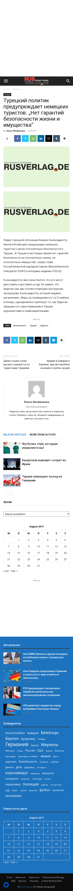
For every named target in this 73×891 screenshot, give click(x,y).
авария (45, 756)
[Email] (48, 138)
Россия (30, 750)
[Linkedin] (41, 138)
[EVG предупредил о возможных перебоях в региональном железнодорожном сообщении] (11, 692)
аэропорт (10, 761)
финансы (33, 790)
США (40, 750)
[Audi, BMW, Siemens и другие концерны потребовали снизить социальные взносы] (11, 658)
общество (25, 779)
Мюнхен (9, 750)
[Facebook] (17, 138)
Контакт (23, 880)
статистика (56, 784)
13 (65, 546)
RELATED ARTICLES (14, 434)
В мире (16, 89)
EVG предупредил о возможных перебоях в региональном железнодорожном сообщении (41, 691)
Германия (17, 744)
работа (44, 784)
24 (38, 559)
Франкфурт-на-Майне (28, 756)
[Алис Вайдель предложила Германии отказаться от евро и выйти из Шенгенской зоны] (11, 675)
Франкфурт (10, 756)
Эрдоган (44, 325)
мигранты (48, 773)
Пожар (20, 750)
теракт (15, 790)
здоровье (29, 767)
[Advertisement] (36, 38)
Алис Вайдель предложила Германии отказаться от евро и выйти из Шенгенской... (45, 674)
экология (58, 790)
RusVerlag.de (26, 886)
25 (47, 559)
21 (8, 559)
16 (28, 552)
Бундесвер (28, 739)
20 (65, 552)
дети (19, 767)
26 (56, 559)
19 (56, 552)
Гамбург (41, 739)
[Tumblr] (56, 138)
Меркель (49, 744)
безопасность (19, 325)
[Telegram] (53, 340)
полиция (31, 784)
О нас (9, 877)
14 (8, 552)
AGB (13, 880)
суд (7, 790)
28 (8, 565)
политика (12, 784)
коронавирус (16, 772)
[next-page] (11, 493)
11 (47, 546)
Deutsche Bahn (15, 733)
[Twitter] (25, 138)
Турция (33, 325)
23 (28, 559)
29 (18, 565)
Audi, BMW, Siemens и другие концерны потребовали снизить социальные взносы (45, 657)
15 (18, 552)
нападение (11, 778)
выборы (55, 761)
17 (38, 552)
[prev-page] (5, 493)
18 (47, 552)
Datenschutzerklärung (53, 877)
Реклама (34, 880)
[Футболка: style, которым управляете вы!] (11, 448)
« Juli (6, 570)
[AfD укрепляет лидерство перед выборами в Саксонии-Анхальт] (11, 709)
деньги (9, 767)
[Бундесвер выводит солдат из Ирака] (11, 464)
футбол (45, 790)
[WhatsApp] (33, 138)
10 (38, 546)
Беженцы (50, 732)
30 (28, 565)
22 (18, 559)
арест (55, 756)
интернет (41, 767)
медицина (35, 773)
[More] (64, 138)
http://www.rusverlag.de (36, 407)
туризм (23, 790)
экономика (13, 795)
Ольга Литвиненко (15, 130)
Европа (35, 745)
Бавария (33, 733)
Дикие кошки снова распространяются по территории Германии (16, 364)
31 (38, 565)
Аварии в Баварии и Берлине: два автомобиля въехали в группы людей (54, 364)
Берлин (12, 738)
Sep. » (14, 570)
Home (6, 89)
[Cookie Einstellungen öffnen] (6, 886)
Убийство (59, 750)
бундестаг (44, 762)
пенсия (47, 779)
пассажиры (37, 779)
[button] (5, 81)
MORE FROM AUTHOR (42, 434)
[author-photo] (36, 397)
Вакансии (20, 877)
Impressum (34, 877)
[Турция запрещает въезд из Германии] (11, 480)
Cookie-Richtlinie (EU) (52, 880)
